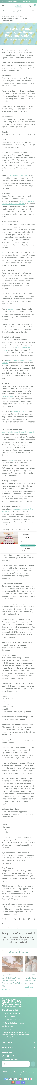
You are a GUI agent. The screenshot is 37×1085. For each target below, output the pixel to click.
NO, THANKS (27, 548)
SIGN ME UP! (28, 545)
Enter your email (24, 539)
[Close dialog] (35, 533)
